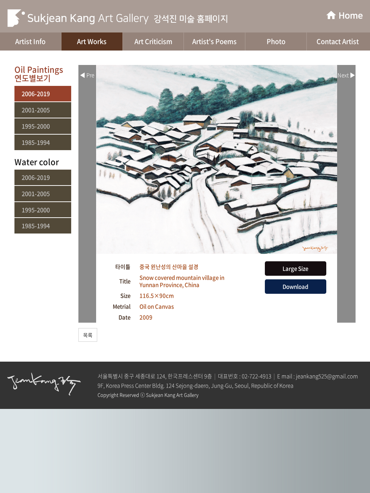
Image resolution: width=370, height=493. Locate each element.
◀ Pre (87, 75)
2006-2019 (36, 94)
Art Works (92, 41)
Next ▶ (346, 75)
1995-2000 (36, 126)
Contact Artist (338, 41)
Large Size (295, 268)
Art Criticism (153, 41)
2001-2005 (36, 110)
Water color (36, 161)
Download (295, 287)
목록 (87, 335)
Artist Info (30, 41)
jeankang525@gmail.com (327, 376)
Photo (276, 41)
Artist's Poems (214, 41)
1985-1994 (36, 142)
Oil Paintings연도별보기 (38, 73)
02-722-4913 (256, 376)
